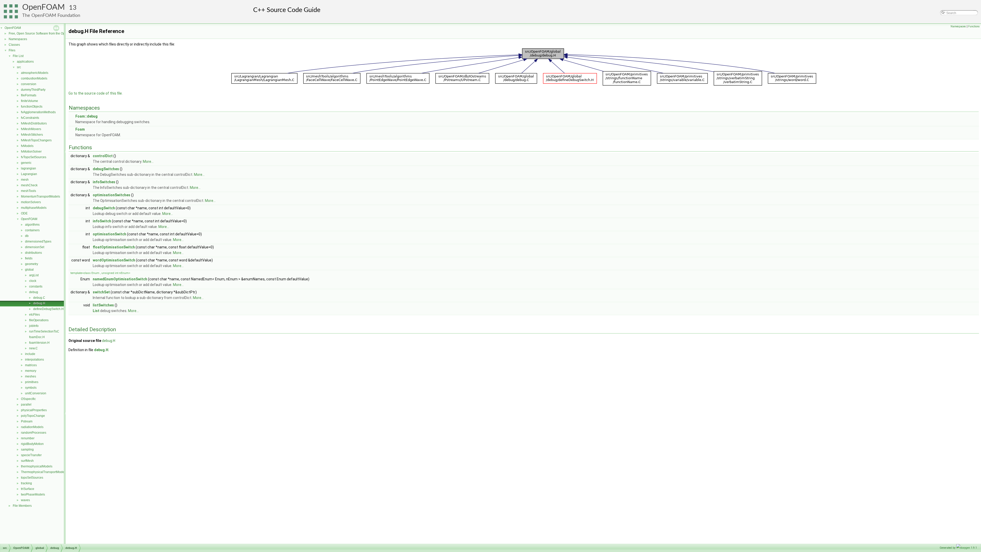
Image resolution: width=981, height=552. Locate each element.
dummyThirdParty (33, 89)
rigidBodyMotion (32, 444)
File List (18, 56)
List (96, 311)
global (29, 269)
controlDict (103, 156)
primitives (31, 382)
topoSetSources (32, 477)
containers (32, 230)
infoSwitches (104, 182)
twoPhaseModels (33, 494)
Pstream (26, 421)
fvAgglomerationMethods (38, 112)
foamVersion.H (39, 342)
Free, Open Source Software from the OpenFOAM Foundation (51, 33)
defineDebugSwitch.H (48, 309)
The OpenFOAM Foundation (51, 15)
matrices (31, 365)
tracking (26, 483)
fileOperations (39, 320)
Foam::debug (86, 116)
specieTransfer (31, 455)
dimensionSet (34, 247)
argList (34, 275)
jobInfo (34, 326)
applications (25, 61)
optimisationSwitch (109, 234)
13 (73, 8)
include (30, 354)
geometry (31, 264)
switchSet (101, 292)
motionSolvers (31, 202)
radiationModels (32, 427)
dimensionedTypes (38, 241)
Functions (974, 26)
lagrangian (28, 168)
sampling (27, 449)
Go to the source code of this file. (95, 93)
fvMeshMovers (31, 129)
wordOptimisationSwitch (114, 260)
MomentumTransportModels (40, 196)
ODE (24, 213)
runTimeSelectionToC (44, 331)
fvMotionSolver (31, 151)
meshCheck (29, 185)
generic (26, 163)
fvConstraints (30, 118)
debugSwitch (104, 208)
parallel (26, 404)
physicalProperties (34, 410)
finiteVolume (29, 101)
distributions (33, 253)
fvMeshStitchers (32, 134)
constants (35, 286)
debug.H (39, 303)
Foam (80, 129)
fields (28, 258)
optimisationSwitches (111, 195)
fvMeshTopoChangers (36, 140)
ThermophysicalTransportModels (44, 472)
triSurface (27, 489)
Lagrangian (29, 174)
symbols (31, 387)
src (19, 67)
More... (148, 161)
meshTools (28, 191)
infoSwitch (102, 221)
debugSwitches (106, 169)
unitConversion (35, 393)
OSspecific (28, 399)
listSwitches (103, 305)
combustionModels (34, 78)
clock (32, 281)
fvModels (27, 146)
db (27, 236)
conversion (28, 84)
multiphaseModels (33, 208)
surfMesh (27, 461)
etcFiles (34, 314)
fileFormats (28, 95)
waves (25, 500)
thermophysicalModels (36, 466)
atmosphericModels (34, 73)
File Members (22, 506)
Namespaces (18, 39)
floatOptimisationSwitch (114, 247)
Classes (14, 45)
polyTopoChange (33, 416)
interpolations (34, 359)
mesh (25, 179)
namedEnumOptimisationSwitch (120, 279)
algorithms (32, 224)
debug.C (39, 298)
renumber (27, 438)
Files (12, 50)
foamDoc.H (37, 337)
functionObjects (31, 106)
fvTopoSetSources (33, 157)
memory (30, 371)
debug (33, 292)
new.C (33, 348)
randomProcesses (33, 432)
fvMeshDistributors (34, 123)
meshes (30, 376)
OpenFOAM (43, 7)
